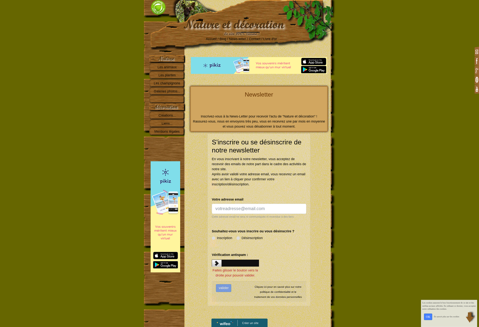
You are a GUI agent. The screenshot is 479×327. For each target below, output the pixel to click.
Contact (254, 39)
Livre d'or (270, 39)
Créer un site (250, 323)
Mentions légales (167, 131)
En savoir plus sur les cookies (446, 316)
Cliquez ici (261, 286)
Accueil (211, 39)
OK (428, 316)
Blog (222, 39)
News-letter (237, 39)
